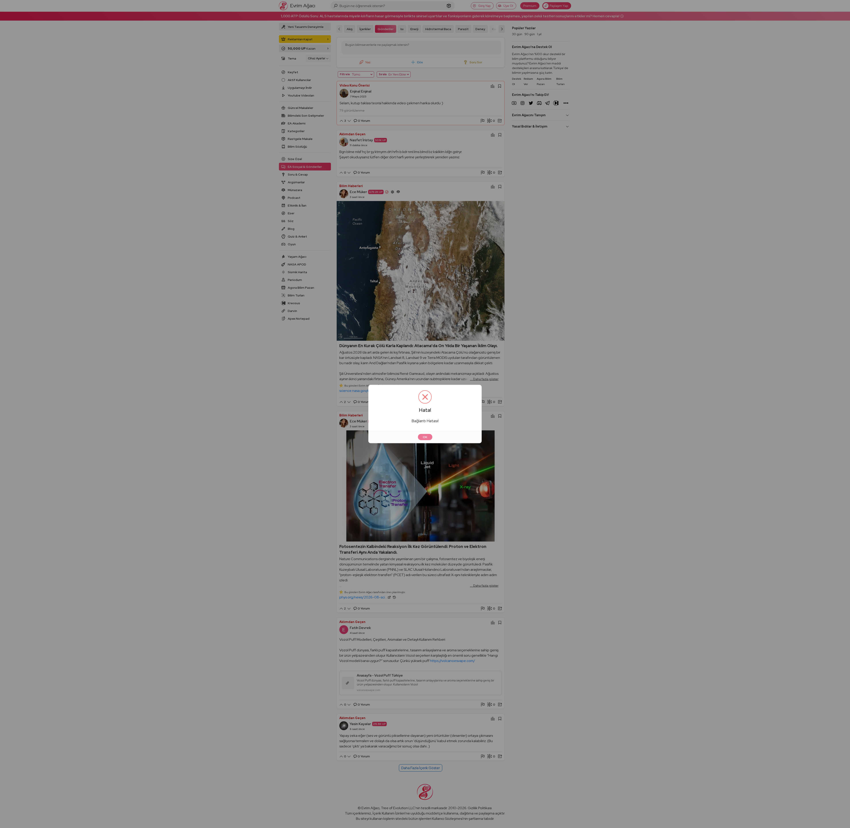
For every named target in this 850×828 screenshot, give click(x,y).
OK (425, 437)
